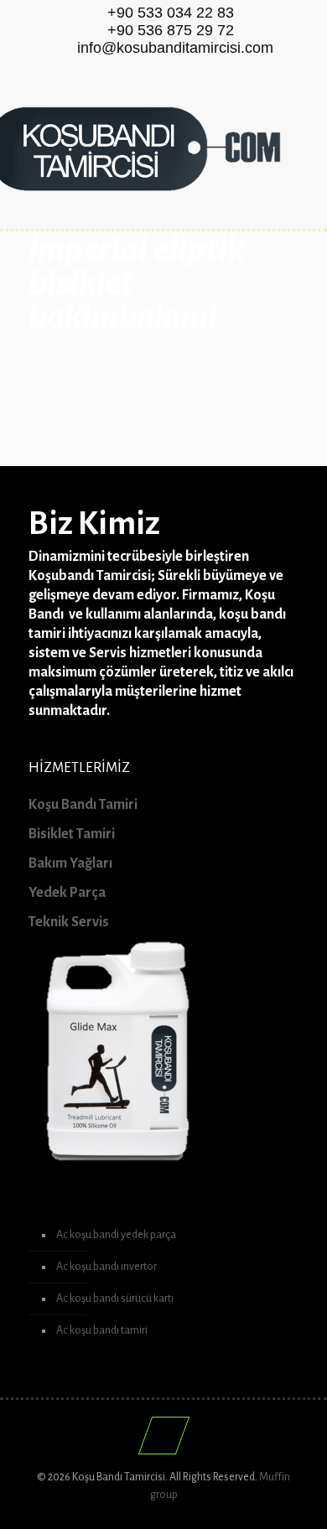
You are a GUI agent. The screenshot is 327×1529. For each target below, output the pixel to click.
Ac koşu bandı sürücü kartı (115, 1298)
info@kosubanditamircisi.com (175, 47)
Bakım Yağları (70, 863)
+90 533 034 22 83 (170, 12)
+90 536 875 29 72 (170, 30)
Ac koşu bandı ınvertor (106, 1266)
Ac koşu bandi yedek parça (116, 1235)
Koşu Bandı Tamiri (83, 804)
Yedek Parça (67, 892)
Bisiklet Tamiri (72, 834)
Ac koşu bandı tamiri (102, 1330)
